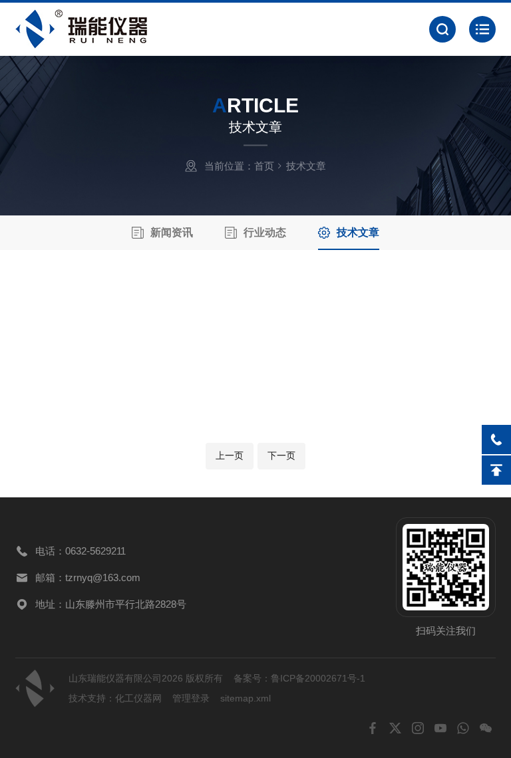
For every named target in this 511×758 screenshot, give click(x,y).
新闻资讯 (171, 232)
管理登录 (191, 698)
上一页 (230, 455)
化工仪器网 (138, 698)
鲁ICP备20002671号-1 (318, 678)
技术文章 (358, 232)
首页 (264, 166)
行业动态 (265, 232)
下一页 (281, 455)
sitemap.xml (245, 698)
